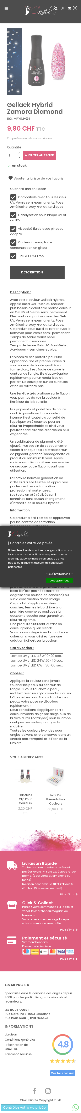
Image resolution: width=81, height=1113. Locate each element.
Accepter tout (59, 580)
